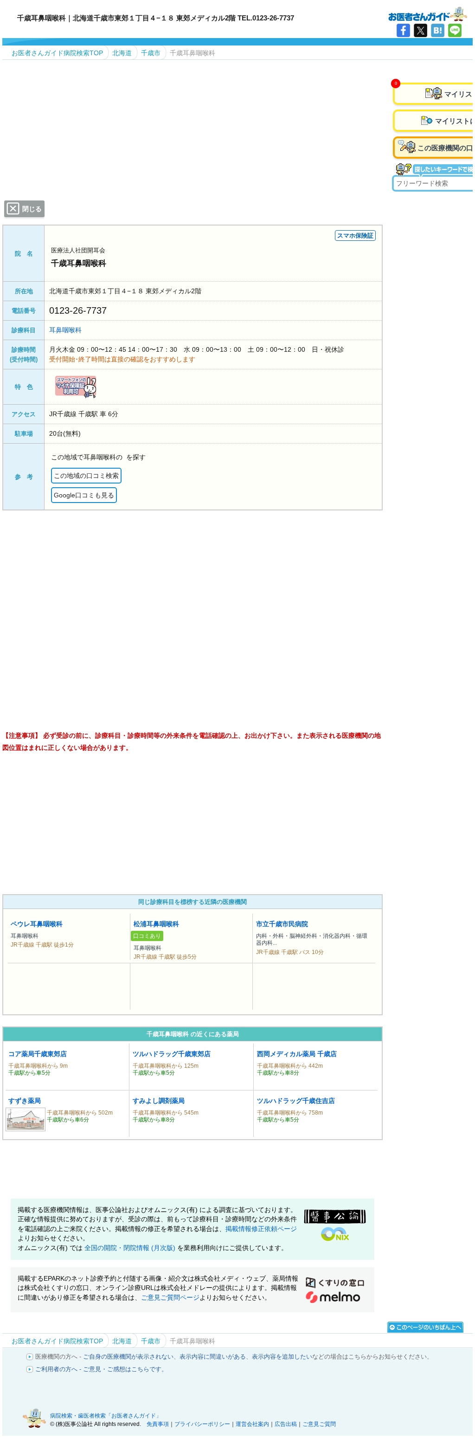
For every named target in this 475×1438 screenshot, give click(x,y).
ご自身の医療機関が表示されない (128, 1356)
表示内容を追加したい (282, 1356)
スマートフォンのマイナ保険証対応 (75, 386)
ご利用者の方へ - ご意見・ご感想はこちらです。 (101, 1369)
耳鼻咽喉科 (65, 330)
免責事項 (158, 1424)
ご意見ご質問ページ (170, 1297)
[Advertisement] (192, 824)
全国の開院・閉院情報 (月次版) (130, 1248)
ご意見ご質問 (319, 1424)
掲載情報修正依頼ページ (261, 1228)
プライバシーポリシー (202, 1424)
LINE (455, 30)
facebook (403, 30)
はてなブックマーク (437, 30)
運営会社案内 (252, 1424)
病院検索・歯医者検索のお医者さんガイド (427, 13)
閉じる (32, 209)
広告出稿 (286, 1424)
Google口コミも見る (84, 495)
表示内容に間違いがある (213, 1356)
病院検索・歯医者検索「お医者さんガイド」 (105, 1415)
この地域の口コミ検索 (86, 475)
